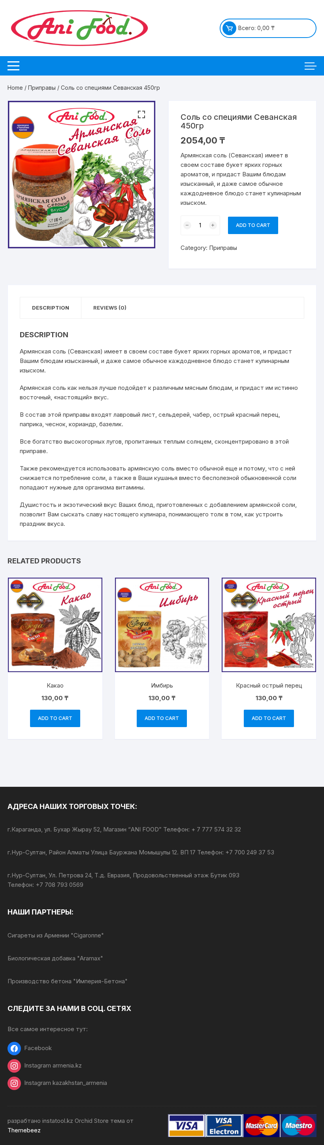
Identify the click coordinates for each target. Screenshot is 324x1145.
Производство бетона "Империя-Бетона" (68, 981)
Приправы (42, 87)
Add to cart (253, 225)
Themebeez (24, 1130)
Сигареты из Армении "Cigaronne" (56, 935)
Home (15, 87)
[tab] (50, 307)
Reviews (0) (109, 307)
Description (50, 307)
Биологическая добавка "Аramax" (55, 958)
